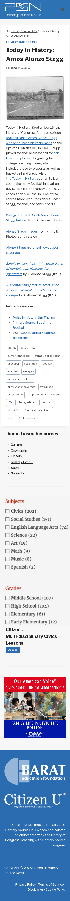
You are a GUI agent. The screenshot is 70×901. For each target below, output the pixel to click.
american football (19, 355)
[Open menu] (62, 9)
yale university (28, 417)
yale (11, 417)
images (28, 371)
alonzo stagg (29, 348)
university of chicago (37, 410)
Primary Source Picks (21, 42)
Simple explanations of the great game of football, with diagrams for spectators (34, 269)
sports (55, 394)
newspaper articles (20, 378)
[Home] (7, 31)
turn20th (14, 410)
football (13, 371)
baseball (13, 363)
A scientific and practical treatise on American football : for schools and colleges (32, 290)
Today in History (24, 178)
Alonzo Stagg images (22, 231)
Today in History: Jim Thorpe (33, 317)
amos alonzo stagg (47, 355)
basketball (31, 363)
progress (46, 386)
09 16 (12, 348)
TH (10, 402)
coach (47, 363)
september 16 (37, 394)
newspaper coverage (21, 386)
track (46, 402)
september (15, 394)
